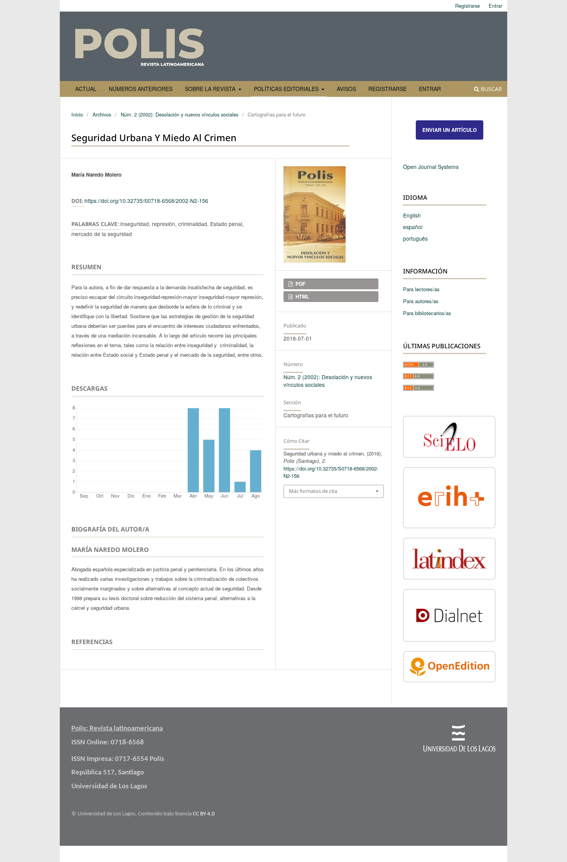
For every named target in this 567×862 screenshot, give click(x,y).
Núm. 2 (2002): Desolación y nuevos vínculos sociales (179, 114)
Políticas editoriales (287, 89)
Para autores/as (421, 301)
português (415, 238)
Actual (85, 89)
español (412, 227)
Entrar (430, 89)
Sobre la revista (211, 89)
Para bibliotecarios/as (427, 313)
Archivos (102, 114)
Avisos (346, 89)
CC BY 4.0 (204, 814)
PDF (299, 283)
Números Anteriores (140, 89)
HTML (301, 296)
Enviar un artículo (449, 129)
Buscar (490, 89)
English (412, 215)
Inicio (77, 114)
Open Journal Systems (431, 166)
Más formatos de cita (313, 491)
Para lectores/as (421, 289)
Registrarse (387, 89)
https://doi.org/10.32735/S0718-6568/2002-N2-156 (146, 200)
